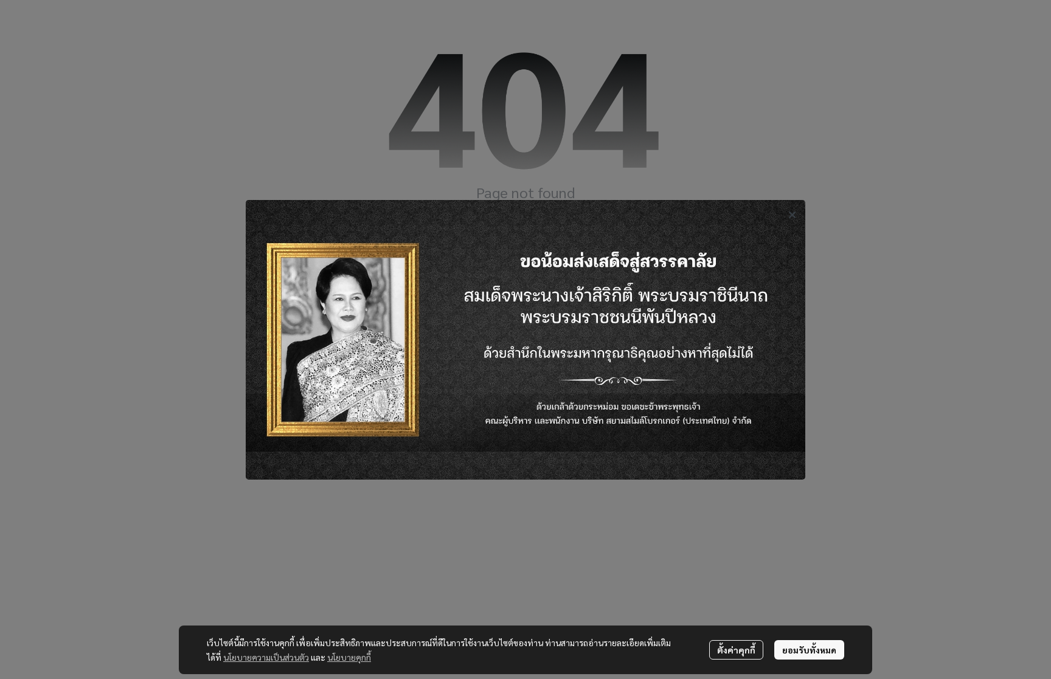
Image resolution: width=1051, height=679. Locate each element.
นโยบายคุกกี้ (349, 657)
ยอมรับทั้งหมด (809, 649)
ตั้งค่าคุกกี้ (736, 649)
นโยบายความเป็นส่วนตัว (266, 657)
